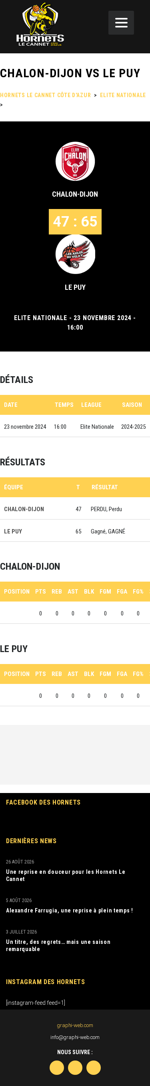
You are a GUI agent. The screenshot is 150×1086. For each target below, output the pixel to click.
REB (57, 591)
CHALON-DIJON (75, 194)
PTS (40, 591)
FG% (138, 591)
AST (73, 591)
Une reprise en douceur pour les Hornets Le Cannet (65, 875)
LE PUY (75, 287)
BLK (89, 591)
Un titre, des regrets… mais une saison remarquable (58, 945)
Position (17, 591)
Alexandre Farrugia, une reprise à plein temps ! (69, 910)
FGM (105, 591)
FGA (122, 591)
